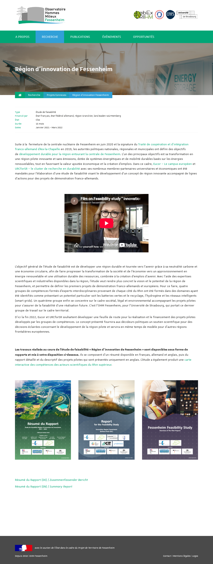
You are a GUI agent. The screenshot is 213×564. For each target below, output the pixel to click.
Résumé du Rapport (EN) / (43, 486)
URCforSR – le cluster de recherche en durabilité (47, 168)
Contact (167, 555)
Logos (195, 555)
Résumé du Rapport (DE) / (51, 480)
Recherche (50, 37)
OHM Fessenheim (38, 555)
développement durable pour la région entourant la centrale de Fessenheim (69, 154)
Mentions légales (182, 555)
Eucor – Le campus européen (172, 164)
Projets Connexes (56, 95)
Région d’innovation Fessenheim (90, 95)
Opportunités (143, 37)
